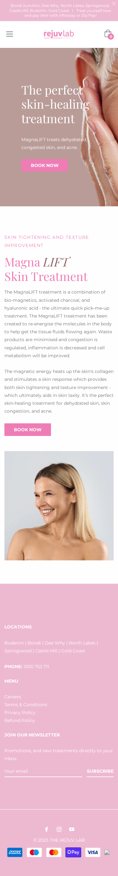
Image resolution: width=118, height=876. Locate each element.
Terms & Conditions (25, 704)
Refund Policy (19, 720)
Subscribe (100, 771)
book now (45, 165)
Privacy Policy (20, 712)
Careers (12, 697)
